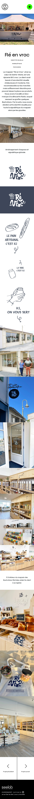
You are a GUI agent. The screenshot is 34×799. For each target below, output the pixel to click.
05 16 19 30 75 (17, 792)
